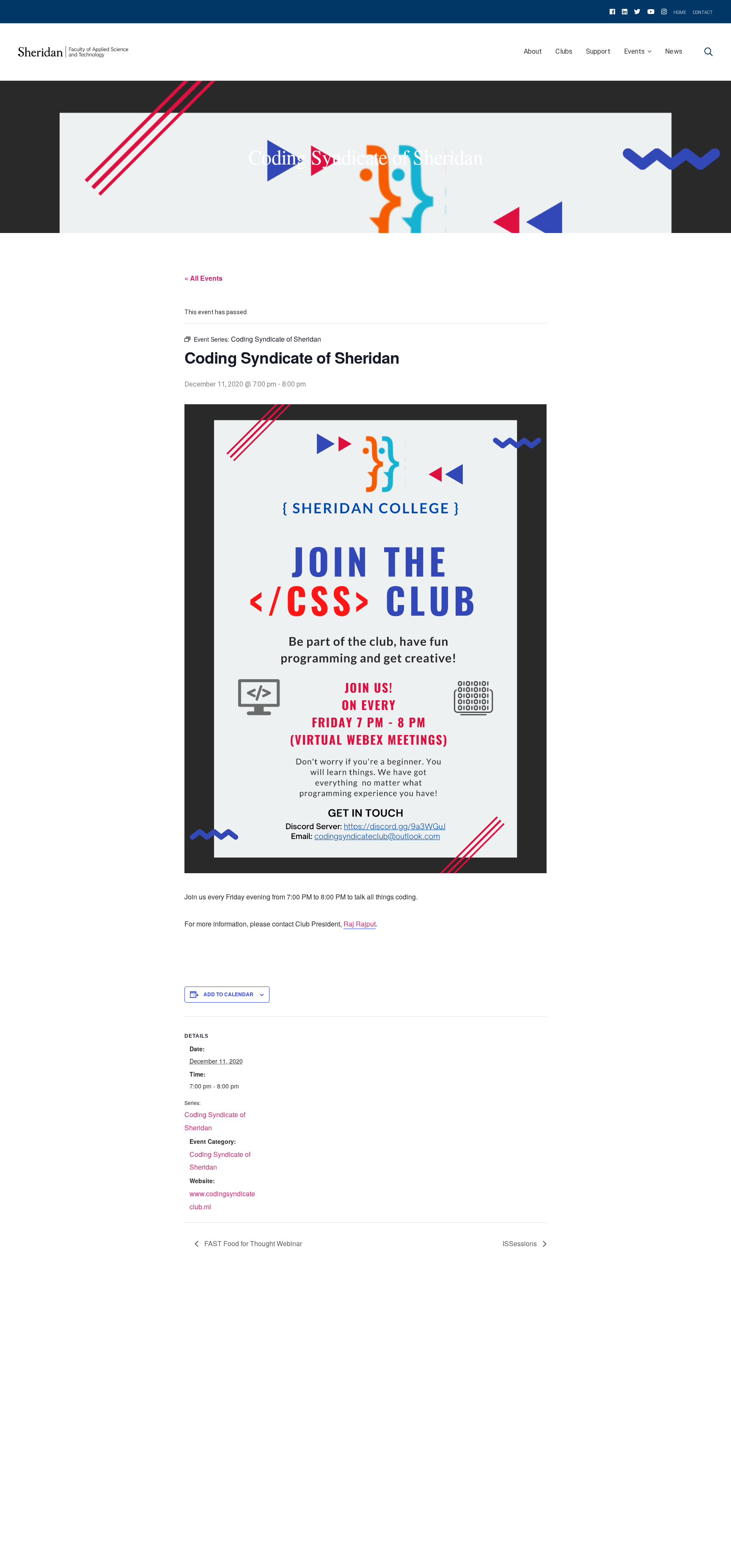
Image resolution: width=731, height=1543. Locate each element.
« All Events (203, 278)
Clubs (563, 51)
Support (598, 51)
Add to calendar (228, 994)
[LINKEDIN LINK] (624, 11)
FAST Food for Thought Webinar (252, 1243)
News (673, 51)
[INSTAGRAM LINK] (664, 11)
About (533, 51)
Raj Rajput (360, 924)
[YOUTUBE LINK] (650, 11)
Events (634, 51)
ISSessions (521, 1243)
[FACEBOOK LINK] (612, 11)
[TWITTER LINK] (637, 11)
